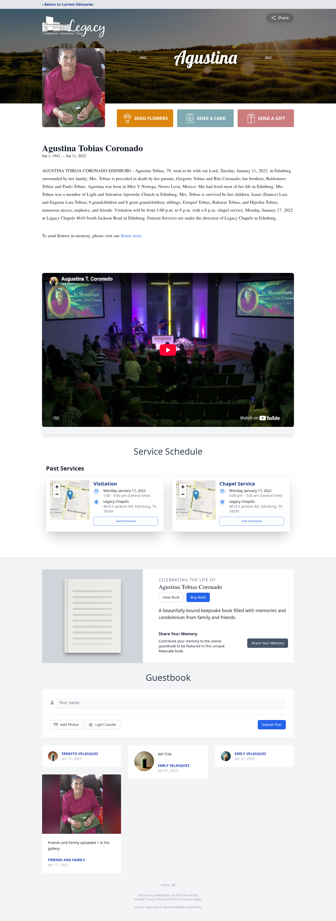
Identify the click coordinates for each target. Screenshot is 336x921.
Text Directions (126, 521)
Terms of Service (181, 899)
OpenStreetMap (173, 907)
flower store (131, 235)
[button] (70, 495)
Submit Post (272, 724)
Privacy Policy (154, 899)
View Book (171, 597)
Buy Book (198, 597)
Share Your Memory (267, 643)
